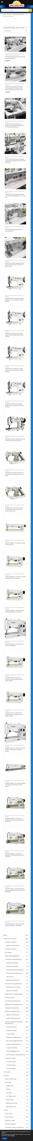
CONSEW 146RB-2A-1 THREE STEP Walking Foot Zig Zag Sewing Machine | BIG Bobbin (14, 855)
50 (21, 27)
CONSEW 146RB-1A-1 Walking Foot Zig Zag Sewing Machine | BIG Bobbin (14, 924)
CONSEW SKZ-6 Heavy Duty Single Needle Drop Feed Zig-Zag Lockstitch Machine (14, 405)
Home (4, 14)
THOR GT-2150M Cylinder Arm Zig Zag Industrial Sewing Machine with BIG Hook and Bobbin (15, 160)
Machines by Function (18, 14)
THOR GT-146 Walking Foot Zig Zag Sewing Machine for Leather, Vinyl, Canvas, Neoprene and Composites (14, 88)
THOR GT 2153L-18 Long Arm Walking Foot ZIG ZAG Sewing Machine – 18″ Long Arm (15, 196)
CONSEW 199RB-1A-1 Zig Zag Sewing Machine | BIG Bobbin (14, 644)
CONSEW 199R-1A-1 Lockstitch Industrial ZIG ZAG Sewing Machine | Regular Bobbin (15, 749)
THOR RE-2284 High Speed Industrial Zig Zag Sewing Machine (15, 57)
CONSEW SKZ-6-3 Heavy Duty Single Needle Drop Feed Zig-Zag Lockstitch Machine (14, 370)
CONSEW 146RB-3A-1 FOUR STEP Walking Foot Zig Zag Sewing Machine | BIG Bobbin (14, 820)
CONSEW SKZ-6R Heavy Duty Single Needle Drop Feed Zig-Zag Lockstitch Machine (14, 335)
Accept (4, 1138)
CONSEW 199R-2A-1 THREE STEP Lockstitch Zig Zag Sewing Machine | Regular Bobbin (14, 714)
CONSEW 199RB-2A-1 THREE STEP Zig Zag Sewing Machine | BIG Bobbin (14, 611)
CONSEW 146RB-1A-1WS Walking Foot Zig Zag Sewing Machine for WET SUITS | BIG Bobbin (15, 890)
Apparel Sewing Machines (10, 53)
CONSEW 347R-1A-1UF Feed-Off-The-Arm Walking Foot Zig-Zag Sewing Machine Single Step (14, 509)
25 (19, 27)
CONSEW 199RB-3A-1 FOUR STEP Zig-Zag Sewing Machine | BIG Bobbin (15, 577)
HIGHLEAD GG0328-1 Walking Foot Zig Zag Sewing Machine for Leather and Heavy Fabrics (14, 264)
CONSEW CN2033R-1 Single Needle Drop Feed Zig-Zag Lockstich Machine (15, 439)
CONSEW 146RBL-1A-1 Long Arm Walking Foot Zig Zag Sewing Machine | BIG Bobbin (15, 784)
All (23, 27)
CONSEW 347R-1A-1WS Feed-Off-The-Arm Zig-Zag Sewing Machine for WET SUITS (14, 474)
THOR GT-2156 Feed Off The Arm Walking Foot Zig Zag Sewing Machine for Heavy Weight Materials (14, 125)
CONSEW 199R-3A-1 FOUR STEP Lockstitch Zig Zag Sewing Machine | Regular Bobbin (14, 679)
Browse (9, 14)
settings (13, 1135)
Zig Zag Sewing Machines (14, 55)
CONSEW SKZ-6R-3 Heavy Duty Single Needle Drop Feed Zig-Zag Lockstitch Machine (14, 300)
